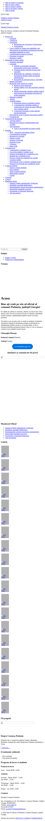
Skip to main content (12, 5)
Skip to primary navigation (14, 3)
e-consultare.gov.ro (22, 346)
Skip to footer (10, 10)
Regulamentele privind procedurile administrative (22, 432)
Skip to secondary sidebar (14, 8)
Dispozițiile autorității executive (16, 434)
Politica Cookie (10, 258)
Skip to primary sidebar (13, 6)
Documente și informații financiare (17, 436)
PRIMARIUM (37, 818)
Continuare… (5, 748)
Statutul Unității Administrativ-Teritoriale (19, 428)
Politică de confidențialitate (14, 260)
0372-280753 (11, 805)
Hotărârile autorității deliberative (16, 430)
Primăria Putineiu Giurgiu (10, 27)
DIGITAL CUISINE (23, 818)
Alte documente (10, 438)
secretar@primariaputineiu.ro (16, 809)
